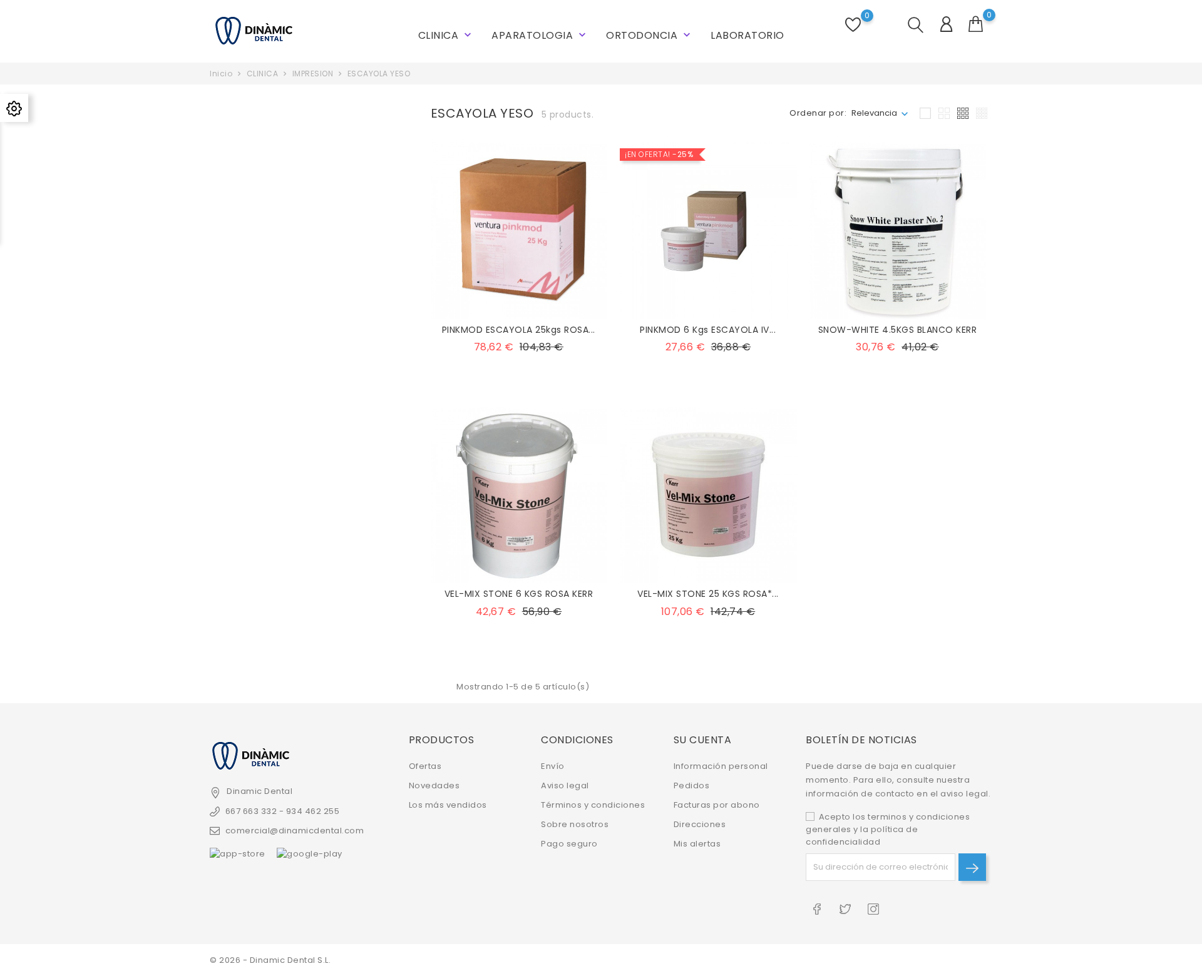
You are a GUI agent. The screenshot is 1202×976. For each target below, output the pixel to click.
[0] (976, 24)
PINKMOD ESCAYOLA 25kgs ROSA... (518, 329)
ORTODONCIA (649, 35)
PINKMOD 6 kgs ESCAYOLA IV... (708, 329)
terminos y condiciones (919, 817)
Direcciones (700, 824)
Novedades (434, 785)
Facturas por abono (717, 805)
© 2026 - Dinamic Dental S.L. (270, 960)
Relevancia (874, 113)
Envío (553, 766)
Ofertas (425, 766)
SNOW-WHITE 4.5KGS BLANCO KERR (897, 329)
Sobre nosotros (575, 824)
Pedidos (692, 785)
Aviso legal (565, 785)
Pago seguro (569, 844)
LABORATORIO (747, 35)
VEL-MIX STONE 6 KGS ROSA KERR (518, 593)
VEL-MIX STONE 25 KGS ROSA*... (708, 593)
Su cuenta (703, 740)
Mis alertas (697, 844)
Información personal (721, 766)
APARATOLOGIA (539, 35)
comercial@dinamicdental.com (294, 830)
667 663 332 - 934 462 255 (282, 811)
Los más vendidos (448, 805)
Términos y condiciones (593, 805)
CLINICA (446, 35)
